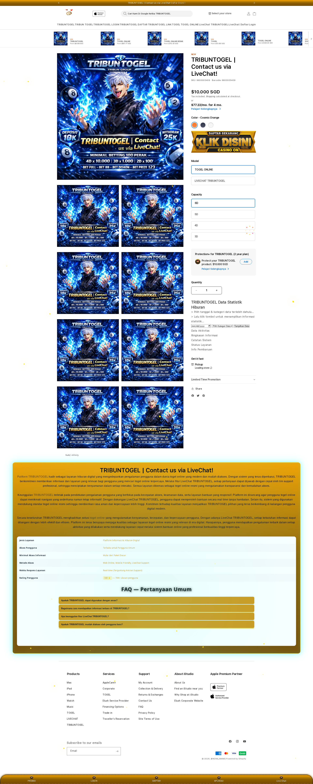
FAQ (141, 706)
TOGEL (176, 24)
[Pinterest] (204, 396)
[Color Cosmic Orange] (194, 125)
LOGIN (94, 781)
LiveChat (234, 24)
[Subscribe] (117, 751)
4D (196, 225)
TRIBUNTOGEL (66, 24)
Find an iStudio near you (188, 688)
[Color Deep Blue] (203, 125)
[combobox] (157, 13)
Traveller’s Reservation (116, 719)
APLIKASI (219, 781)
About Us (179, 682)
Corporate (109, 688)
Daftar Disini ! (178, 3)
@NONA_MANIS (218, 759)
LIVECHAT (72, 719)
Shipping (211, 96)
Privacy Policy (147, 713)
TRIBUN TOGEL (84, 24)
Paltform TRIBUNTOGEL (32, 476)
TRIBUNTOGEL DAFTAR (134, 24)
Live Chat (281, 781)
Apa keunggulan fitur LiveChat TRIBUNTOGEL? (85, 616)
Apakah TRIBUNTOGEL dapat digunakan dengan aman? (89, 600)
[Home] (68, 13)
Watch (70, 700)
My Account (146, 682)
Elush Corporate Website (188, 700)
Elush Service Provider (116, 700)
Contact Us (145, 700)
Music (70, 706)
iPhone (71, 694)
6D (196, 203)
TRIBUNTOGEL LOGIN (106, 24)
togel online (97, 517)
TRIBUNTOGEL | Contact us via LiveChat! (156, 3)
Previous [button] (58, 3)
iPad (69, 688)
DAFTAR (156, 781)
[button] (66, 24)
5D (196, 214)
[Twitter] (199, 396)
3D (196, 236)
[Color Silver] (210, 125)
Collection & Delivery (151, 688)
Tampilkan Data (241, 326)
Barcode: (216, 80)
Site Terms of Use (149, 719)
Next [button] (254, 3)
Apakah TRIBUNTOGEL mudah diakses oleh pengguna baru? (92, 624)
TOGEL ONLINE (190, 24)
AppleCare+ (109, 682)
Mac (69, 682)
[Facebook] (193, 396)
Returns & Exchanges (151, 694)
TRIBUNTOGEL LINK (160, 24)
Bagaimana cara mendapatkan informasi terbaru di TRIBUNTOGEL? (95, 608)
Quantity (196, 282)
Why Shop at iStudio (186, 694)
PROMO (32, 781)
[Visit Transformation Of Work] (223, 151)
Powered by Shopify (236, 759)
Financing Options (113, 706)
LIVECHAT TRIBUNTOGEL (210, 180)
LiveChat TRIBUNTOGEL (213, 24)
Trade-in (107, 713)
